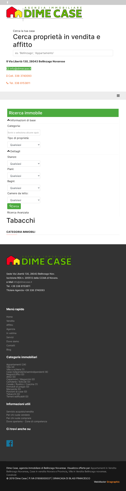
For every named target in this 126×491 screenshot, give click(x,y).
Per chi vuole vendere (18, 415)
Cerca (15, 206)
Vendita (10, 321)
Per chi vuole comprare (18, 418)
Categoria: (13, 125)
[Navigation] (118, 96)
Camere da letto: (17, 193)
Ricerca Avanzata (18, 212)
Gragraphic (113, 481)
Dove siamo (12, 341)
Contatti (10, 345)
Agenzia (10, 329)
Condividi (11, 474)
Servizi (10, 337)
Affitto (9, 325)
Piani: (10, 169)
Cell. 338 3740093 (20, 75)
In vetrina (11, 333)
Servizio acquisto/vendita (20, 411)
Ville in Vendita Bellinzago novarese (87, 471)
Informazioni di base (23, 120)
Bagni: (11, 181)
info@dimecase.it (20, 68)
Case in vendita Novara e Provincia (48, 471)
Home (9, 317)
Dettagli (15, 151)
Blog (8, 349)
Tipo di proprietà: (18, 138)
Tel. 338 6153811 (19, 83)
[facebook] (7, 2)
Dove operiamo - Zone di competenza (26, 421)
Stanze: (12, 156)
